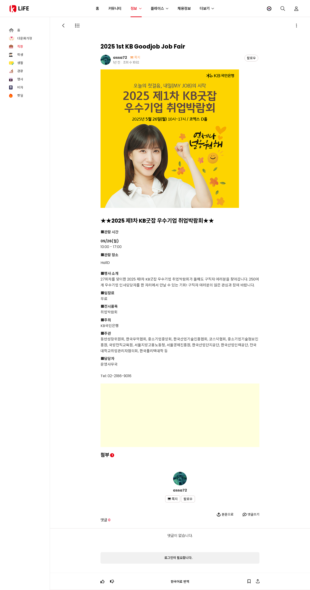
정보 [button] (133, 8)
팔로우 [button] (251, 58)
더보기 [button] (205, 8)
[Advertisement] (180, 415)
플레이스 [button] (157, 8)
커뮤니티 (114, 8)
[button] (269, 8)
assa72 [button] (120, 57)
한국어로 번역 (180, 581)
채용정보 (184, 8)
